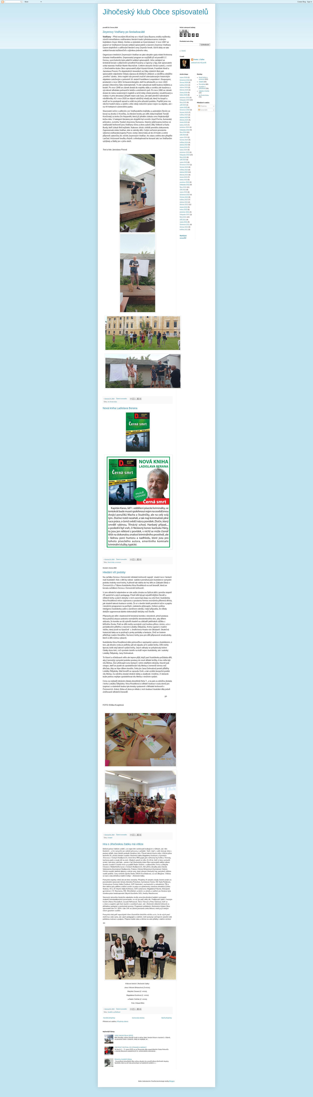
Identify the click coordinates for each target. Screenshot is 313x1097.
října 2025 (183, 102)
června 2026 (184, 82)
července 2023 (185, 165)
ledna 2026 (183, 95)
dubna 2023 (184, 172)
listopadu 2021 (185, 214)
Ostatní (110, 837)
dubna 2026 (184, 87)
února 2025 (183, 122)
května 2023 (184, 170)
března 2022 (184, 204)
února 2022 (183, 207)
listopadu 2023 (185, 155)
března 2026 (184, 90)
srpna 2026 (183, 77)
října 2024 (183, 132)
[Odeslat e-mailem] (131, 399)
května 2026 (184, 85)
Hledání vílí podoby (114, 572)
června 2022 (184, 197)
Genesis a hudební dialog (123, 1059)
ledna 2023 (183, 180)
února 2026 (183, 92)
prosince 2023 (184, 152)
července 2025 (185, 110)
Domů (184, 51)
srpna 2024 (183, 137)
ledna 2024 (183, 150)
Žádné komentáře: (121, 398)
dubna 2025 (184, 117)
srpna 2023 (183, 162)
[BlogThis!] (133, 399)
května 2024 (184, 142)
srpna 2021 (183, 222)
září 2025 (183, 105)
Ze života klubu (112, 401)
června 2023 (184, 167)
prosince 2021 (184, 212)
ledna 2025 (183, 125)
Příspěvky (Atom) (122, 1021)
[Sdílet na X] (135, 399)
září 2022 (183, 190)
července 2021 (185, 224)
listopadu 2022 (185, 185)
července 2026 (185, 80)
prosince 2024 (184, 127)
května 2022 (184, 200)
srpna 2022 (183, 192)
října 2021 (183, 217)
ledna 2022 (183, 209)
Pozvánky (202, 84)
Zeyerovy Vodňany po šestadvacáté (124, 31)
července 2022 (185, 195)
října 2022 (183, 187)
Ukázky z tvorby (204, 91)
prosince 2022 (184, 182)
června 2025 (184, 112)
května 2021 (184, 229)
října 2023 (183, 157)
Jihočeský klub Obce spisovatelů (155, 12)
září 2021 (183, 219)
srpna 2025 (183, 107)
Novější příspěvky (109, 1018)
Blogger (171, 1081)
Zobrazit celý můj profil (198, 63)
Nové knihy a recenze (114, 562)
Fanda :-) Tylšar (199, 59)
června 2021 (184, 227)
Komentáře (203, 110)
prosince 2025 (184, 97)
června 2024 (184, 140)
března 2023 (184, 175)
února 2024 (183, 147)
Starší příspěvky (166, 1018)
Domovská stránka (138, 1018)
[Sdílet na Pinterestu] (140, 399)
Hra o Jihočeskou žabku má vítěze (123, 844)
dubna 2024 (184, 145)
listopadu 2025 (185, 100)
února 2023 (183, 177)
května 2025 (184, 115)
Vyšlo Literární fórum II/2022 (124, 1035)
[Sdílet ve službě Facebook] (138, 399)
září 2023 (183, 160)
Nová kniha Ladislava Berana (120, 408)
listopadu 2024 (185, 130)
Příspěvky (203, 106)
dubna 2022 (184, 202)
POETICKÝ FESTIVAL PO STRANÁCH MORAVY (131, 1047)
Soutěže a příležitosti (114, 1012)
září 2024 (183, 135)
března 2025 (184, 120)
